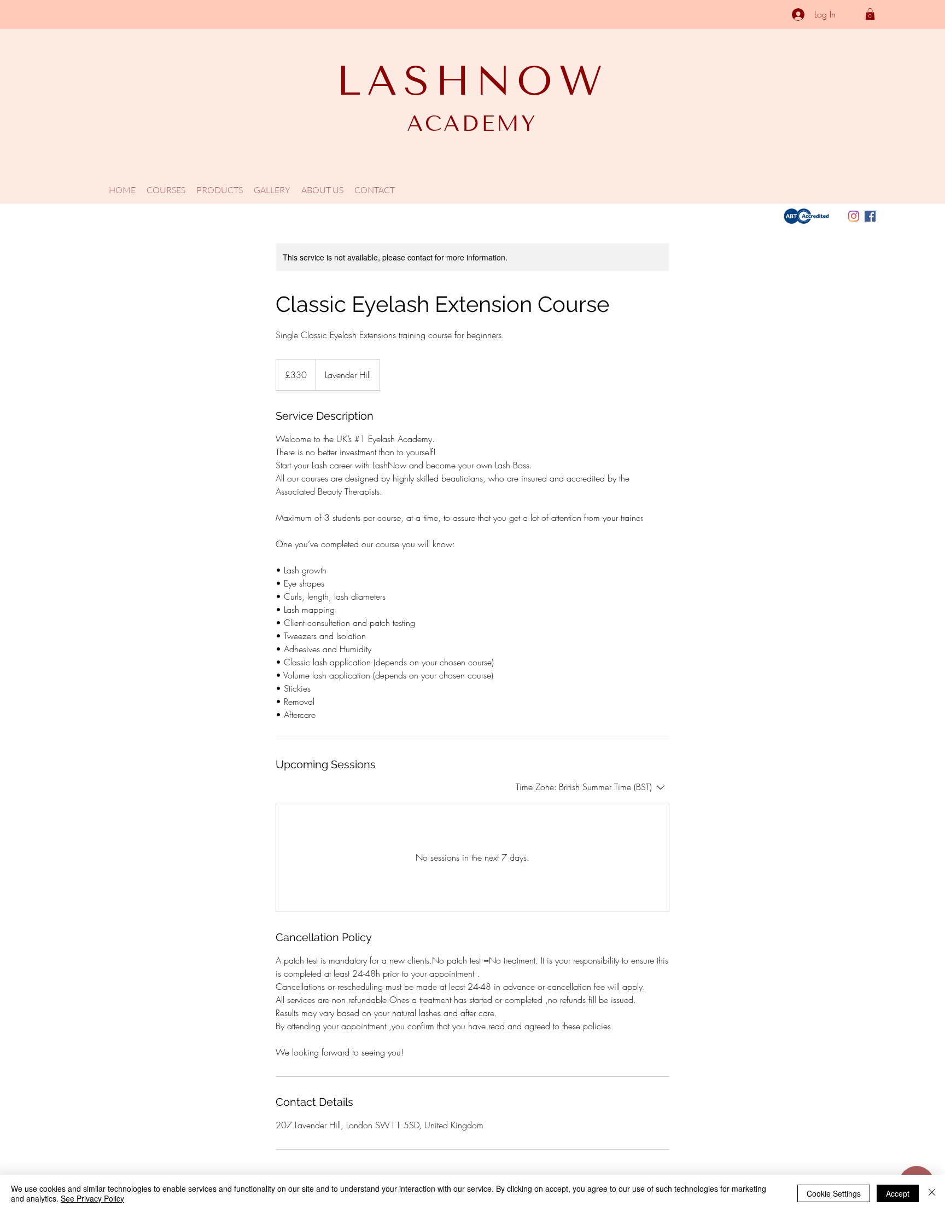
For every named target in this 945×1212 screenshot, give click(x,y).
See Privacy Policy (92, 1198)
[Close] (931, 1193)
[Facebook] (870, 216)
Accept (897, 1193)
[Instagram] (853, 216)
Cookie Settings (834, 1193)
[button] (870, 14)
